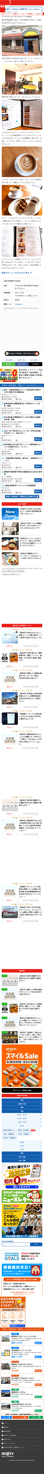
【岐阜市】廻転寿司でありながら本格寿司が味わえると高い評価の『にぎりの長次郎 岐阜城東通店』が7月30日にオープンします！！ (30, 825)
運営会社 (6, 1427)
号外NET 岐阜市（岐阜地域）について (14, 1447)
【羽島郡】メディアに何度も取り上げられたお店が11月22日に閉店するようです (30, 716)
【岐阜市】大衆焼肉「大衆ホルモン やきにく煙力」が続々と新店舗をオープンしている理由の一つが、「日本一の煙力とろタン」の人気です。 (30, 1037)
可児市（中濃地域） (24, 1134)
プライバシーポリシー (10, 1443)
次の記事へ (34, 360)
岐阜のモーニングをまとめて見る (17, 273)
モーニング (15, 571)
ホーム (5, 1423)
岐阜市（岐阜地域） (26, 1130)
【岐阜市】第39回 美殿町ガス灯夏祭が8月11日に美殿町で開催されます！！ (30, 802)
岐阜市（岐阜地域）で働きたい (13, 385)
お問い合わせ (7, 1439)
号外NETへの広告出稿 (10, 1435)
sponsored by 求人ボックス (34, 385)
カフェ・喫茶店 (6, 571)
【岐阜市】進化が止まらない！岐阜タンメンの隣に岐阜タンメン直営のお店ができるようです (30, 635)
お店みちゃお (7, 574)
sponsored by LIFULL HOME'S (33, 1329)
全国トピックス (6, 14)
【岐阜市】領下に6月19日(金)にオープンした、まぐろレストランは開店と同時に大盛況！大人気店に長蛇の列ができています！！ (30, 912)
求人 (23, 14)
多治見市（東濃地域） (9, 1138)
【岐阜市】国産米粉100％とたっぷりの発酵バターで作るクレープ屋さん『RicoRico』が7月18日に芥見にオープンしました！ (30, 739)
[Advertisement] (22, 600)
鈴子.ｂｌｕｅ (16, 574)
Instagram (18, 304)
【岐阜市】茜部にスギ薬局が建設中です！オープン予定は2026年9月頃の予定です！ (30, 675)
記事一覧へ (22, 360)
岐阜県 (30, 16)
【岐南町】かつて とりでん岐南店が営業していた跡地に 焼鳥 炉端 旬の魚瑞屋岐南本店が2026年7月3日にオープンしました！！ (30, 891)
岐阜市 (22, 571)
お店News (39, 14)
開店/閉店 (30, 14)
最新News (16, 14)
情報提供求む (7, 1431)
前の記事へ (9, 360)
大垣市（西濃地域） (9, 1134)
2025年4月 (22, 58)
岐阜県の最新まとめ (9, 1130)
